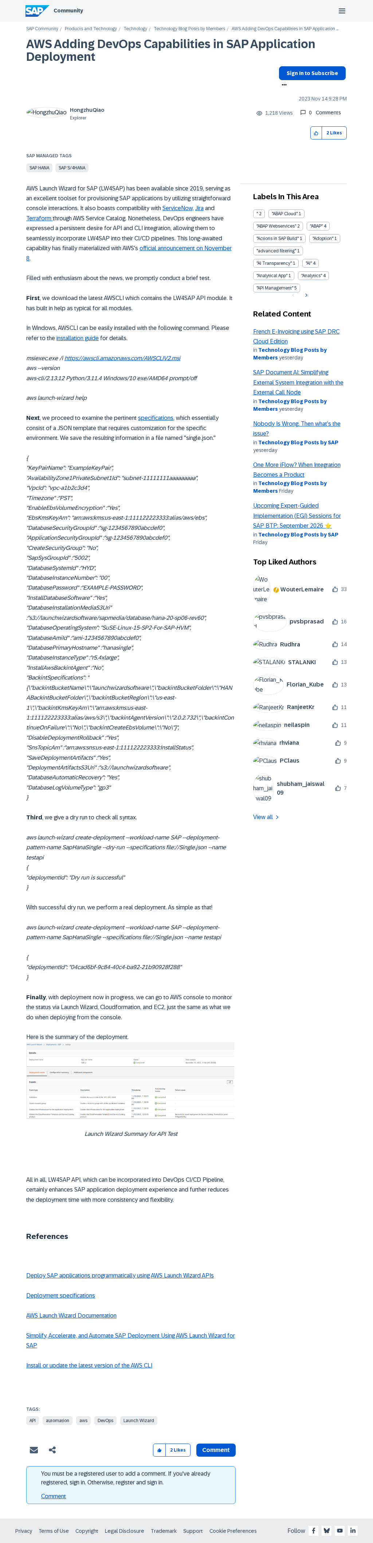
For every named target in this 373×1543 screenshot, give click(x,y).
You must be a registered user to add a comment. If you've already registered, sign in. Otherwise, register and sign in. (125, 1478)
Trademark (164, 1531)
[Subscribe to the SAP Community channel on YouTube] (340, 1531)
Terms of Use (54, 1531)
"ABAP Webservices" (276, 226)
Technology (135, 29)
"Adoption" (323, 238)
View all (263, 817)
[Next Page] (305, 295)
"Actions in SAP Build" (277, 238)
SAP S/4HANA (72, 167)
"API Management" (274, 288)
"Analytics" (311, 275)
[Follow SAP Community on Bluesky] (327, 1531)
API (33, 1420)
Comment (53, 1496)
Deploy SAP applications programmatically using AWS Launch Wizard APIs (120, 1275)
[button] (316, 133)
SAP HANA (39, 167)
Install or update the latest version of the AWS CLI (89, 1365)
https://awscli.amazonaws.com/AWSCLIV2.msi (122, 358)
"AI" (309, 263)
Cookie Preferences (233, 1531)
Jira (199, 208)
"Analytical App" (271, 275)
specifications (155, 418)
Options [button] (283, 85)
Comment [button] (216, 1450)
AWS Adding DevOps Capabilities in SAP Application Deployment (170, 50)
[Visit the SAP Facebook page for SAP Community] (314, 1531)
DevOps (105, 1420)
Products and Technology (91, 29)
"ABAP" (316, 226)
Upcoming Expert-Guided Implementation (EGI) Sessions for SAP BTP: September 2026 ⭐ (297, 516)
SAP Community (42, 29)
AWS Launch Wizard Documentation (71, 1315)
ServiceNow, (178, 208)
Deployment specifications (60, 1295)
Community (68, 10)
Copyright (86, 1531)
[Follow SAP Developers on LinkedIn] (353, 1531)
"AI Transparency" (274, 263)
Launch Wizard (138, 1420)
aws (83, 1420)
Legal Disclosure (124, 1531)
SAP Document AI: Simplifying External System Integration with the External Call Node (298, 382)
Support (193, 1531)
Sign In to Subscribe (312, 73)
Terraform (39, 218)
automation (57, 1420)
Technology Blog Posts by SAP (298, 442)
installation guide (77, 338)
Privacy (23, 1531)
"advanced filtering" (276, 250)
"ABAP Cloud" (285, 213)
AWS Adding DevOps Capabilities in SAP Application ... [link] (285, 29)
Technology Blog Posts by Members (189, 29)
